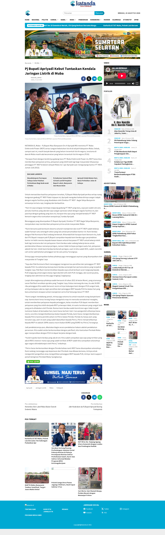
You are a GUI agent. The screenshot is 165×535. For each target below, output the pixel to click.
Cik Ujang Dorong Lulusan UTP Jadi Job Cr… (124, 259)
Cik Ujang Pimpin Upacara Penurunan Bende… (122, 296)
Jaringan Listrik (40, 388)
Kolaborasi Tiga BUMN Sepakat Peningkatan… (124, 163)
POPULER (108, 91)
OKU (123, 241)
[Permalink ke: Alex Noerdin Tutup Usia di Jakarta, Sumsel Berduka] (122, 110)
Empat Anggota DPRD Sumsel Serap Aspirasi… (124, 225)
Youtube (89, 513)
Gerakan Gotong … (122, 328)
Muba (51, 388)
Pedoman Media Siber (33, 515)
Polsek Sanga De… (120, 344)
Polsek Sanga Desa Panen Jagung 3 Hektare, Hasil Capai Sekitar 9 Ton (63, 484)
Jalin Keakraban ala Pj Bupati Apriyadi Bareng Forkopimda (85, 406)
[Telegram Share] (94, 78)
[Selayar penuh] (137, 83)
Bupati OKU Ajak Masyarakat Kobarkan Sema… (124, 244)
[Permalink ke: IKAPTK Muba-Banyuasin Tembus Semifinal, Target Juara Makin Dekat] (37, 475)
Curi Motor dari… (131, 351)
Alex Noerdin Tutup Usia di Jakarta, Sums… (125, 132)
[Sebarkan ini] (83, 78)
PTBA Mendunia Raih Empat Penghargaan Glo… (125, 153)
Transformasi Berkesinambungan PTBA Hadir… (124, 174)
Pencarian (99, 13)
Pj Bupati (60, 388)
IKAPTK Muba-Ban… (109, 345)
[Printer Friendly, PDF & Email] (33, 361)
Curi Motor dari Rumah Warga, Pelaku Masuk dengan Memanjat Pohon (90, 493)
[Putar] (107, 83)
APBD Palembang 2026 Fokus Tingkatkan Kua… (124, 234)
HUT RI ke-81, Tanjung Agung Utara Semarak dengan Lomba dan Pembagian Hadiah (90, 444)
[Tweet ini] (88, 78)
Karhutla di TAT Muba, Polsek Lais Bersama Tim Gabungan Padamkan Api (109, 25)
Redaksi (65, 509)
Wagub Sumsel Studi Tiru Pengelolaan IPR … (122, 287)
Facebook (89, 509)
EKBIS (121, 147)
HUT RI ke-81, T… (133, 323)
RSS (105, 513)
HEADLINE (117, 129)
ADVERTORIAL (110, 183)
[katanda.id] (28, 13)
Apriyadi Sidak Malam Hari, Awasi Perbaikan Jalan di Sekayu (87, 180)
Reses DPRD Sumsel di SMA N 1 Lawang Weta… (124, 216)
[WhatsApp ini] (99, 78)
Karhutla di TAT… (110, 324)
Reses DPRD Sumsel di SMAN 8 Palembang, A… (121, 207)
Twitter (106, 509)
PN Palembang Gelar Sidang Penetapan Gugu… (125, 141)
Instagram (125, 509)
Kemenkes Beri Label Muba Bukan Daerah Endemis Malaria (40, 406)
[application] (122, 76)
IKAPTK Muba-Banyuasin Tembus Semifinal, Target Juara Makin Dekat (35, 487)
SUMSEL (114, 256)
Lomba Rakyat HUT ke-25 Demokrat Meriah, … (122, 269)
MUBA (108, 317)
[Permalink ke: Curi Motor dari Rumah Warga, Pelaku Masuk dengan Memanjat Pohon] (90, 478)
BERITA (116, 147)
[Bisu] (133, 83)
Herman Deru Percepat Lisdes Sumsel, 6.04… (124, 278)
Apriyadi (29, 388)
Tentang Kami (30, 509)
